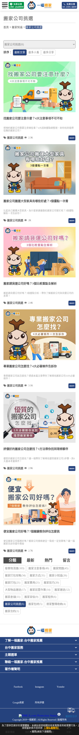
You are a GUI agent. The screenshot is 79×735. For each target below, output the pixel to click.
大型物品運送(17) (15, 589)
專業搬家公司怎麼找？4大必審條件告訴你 (30, 366)
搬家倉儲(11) (12, 596)
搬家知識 (17, 27)
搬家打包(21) (12, 582)
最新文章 (19, 52)
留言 (66, 560)
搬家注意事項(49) (38, 568)
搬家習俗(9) (31, 596)
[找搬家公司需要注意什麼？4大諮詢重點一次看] (39, 86)
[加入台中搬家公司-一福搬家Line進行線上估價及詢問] (16, 5)
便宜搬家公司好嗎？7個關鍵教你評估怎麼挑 (31, 531)
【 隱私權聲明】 (51, 728)
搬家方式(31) (37, 575)
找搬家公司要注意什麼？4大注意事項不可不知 (33, 118)
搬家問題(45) (60, 568)
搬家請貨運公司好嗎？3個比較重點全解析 (30, 283)
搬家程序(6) (49, 596)
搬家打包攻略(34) (15, 575)
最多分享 (48, 52)
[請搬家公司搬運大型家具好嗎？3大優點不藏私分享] (39, 169)
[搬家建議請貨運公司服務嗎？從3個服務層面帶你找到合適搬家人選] (39, 252)
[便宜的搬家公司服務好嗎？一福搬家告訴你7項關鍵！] (39, 500)
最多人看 (33, 52)
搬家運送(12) (62, 589)
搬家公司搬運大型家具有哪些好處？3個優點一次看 (35, 201)
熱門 (48, 560)
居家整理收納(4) (56, 604)
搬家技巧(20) (51, 582)
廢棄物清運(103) (14, 568)
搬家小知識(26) (58, 575)
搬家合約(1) (12, 611)
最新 (30, 560)
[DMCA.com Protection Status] (38, 715)
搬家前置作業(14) (40, 589)
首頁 (6, 27)
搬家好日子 (71, 716)
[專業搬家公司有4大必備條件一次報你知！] (39, 334)
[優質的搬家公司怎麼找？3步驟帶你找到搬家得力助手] (39, 417)
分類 (12, 560)
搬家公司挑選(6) (14, 604)
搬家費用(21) (32, 582)
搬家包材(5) (35, 604)
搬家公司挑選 (34, 27)
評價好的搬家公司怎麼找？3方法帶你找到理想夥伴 (35, 448)
